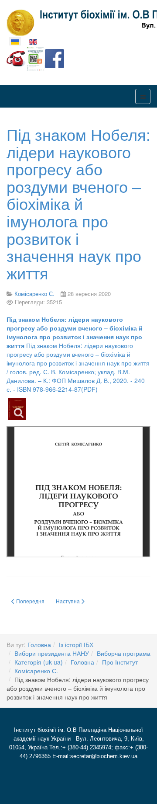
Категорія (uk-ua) (38, 662)
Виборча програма (123, 653)
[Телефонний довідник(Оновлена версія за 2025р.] (16, 57)
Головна (39, 644)
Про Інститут (120, 662)
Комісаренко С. (36, 670)
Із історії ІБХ (76, 644)
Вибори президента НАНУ (51, 653)
